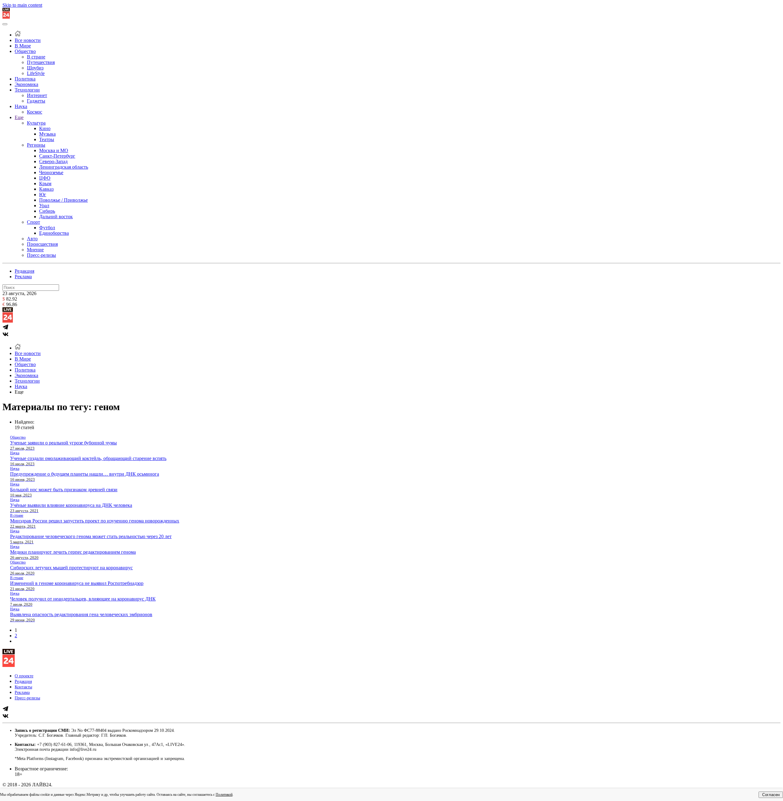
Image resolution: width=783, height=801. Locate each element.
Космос (34, 111)
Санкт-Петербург (57, 156)
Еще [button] (19, 392)
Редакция (24, 271)
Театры (46, 139)
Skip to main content (22, 5)
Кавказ (46, 189)
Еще (19, 117)
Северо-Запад (53, 161)
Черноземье (51, 172)
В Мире (23, 45)
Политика (25, 78)
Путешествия (41, 62)
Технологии (27, 89)
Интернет (37, 95)
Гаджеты (36, 100)
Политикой (224, 794)
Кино (44, 128)
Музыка (47, 134)
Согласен (771, 794)
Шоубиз (35, 67)
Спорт (33, 222)
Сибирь (47, 211)
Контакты (23, 687)
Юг (42, 194)
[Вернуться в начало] (6, 17)
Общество (25, 51)
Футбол (47, 227)
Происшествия (42, 244)
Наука (21, 106)
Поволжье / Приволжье (63, 200)
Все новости (28, 40)
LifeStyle (36, 73)
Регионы (36, 145)
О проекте (24, 676)
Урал (44, 205)
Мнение (35, 249)
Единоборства (54, 233)
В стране (36, 56)
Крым (45, 183)
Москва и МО (53, 150)
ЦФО (44, 178)
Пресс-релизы (41, 255)
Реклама (23, 276)
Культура (36, 122)
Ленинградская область (63, 167)
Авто (32, 238)
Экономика (26, 84)
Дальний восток (56, 216)
